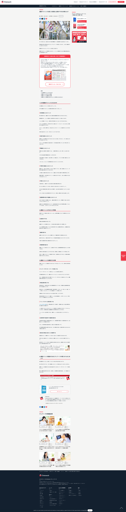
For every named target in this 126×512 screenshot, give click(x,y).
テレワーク (43, 426)
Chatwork (6, 2)
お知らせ (51, 490)
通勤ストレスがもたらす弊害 (47, 94)
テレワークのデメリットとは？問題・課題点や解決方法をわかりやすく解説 (46, 466)
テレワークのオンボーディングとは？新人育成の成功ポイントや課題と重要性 (62, 447)
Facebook (60, 503)
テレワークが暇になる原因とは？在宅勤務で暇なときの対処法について (62, 466)
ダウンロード (41, 503)
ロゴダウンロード (61, 495)
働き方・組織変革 (57, 471)
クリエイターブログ (61, 500)
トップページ (41, 490)
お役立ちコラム (42, 5)
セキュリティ (41, 505)
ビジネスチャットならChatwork (43, 471)
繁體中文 (80, 493)
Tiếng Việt (80, 495)
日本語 (79, 490)
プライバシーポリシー (72, 493)
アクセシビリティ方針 (52, 505)
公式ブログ (60, 498)
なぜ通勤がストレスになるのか (47, 92)
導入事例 (41, 495)
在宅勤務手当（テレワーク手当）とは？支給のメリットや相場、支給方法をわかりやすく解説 (46, 448)
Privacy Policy (84, 510)
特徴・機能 (41, 493)
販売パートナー (61, 493)
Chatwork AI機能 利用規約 (53, 503)
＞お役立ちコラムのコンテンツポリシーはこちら (54, 403)
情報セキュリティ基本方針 (72, 495)
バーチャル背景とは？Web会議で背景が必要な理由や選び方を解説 (62, 430)
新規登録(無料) (123, 256)
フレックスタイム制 (42, 304)
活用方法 (41, 500)
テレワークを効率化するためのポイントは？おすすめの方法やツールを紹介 (46, 430)
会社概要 (70, 490)
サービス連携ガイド (61, 490)
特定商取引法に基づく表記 (53, 500)
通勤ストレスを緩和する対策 (47, 95)
